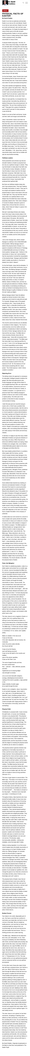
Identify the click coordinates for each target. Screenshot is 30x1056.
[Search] (22, 3)
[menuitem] (22, 3)
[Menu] (26, 3)
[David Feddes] (12, 3)
